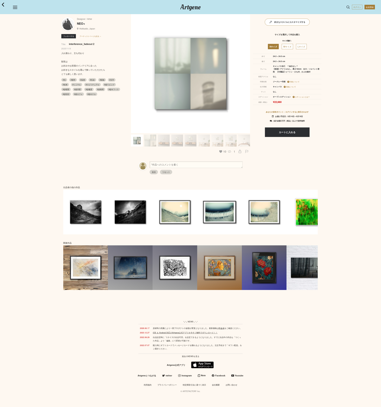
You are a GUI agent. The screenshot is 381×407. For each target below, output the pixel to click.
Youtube (239, 375)
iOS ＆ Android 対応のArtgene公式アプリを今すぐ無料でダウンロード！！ (185, 332)
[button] (247, 73)
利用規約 (148, 384)
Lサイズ (301, 46)
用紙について (291, 87)
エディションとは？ (302, 97)
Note (203, 375)
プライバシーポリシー (167, 384)
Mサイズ (287, 46)
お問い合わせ (231, 384)
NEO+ (81, 23)
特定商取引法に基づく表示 (194, 384)
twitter (169, 375)
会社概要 (216, 384)
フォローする (68, 36)
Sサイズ (273, 46)
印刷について (294, 81)
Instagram (187, 375)
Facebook (220, 375)
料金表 (221, 328)
